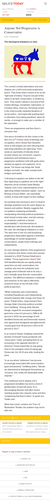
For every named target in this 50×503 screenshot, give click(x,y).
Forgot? (33, 9)
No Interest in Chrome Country (37, 426)
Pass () (31, 9)
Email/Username (8, 9)
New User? (5, 15)
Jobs (26, 471)
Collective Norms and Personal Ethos (15, 429)
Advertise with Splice (26, 465)
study (26, 140)
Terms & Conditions (26, 490)
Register (5, 452)
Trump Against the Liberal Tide (26, 259)
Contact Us (26, 459)
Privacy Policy (26, 484)
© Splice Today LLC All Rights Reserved (26, 496)
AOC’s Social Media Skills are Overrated (16, 426)
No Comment (7, 432)
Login (13, 452)
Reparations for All (41, 429)
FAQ (25, 478)
